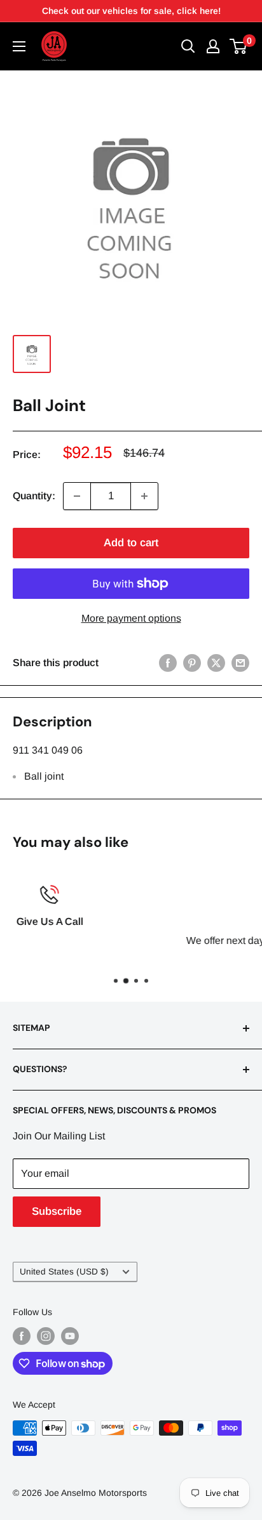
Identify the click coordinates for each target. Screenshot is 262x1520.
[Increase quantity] (144, 496)
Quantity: (34, 495)
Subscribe (56, 1211)
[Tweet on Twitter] (216, 662)
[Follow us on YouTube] (70, 1336)
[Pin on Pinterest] (192, 662)
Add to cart (131, 543)
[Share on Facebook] (168, 662)
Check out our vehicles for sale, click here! (131, 11)
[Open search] (188, 46)
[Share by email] (240, 662)
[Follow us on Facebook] (22, 1336)
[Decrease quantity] (77, 496)
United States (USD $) (64, 1271)
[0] (239, 46)
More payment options (131, 618)
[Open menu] (19, 46)
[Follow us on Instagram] (46, 1336)
